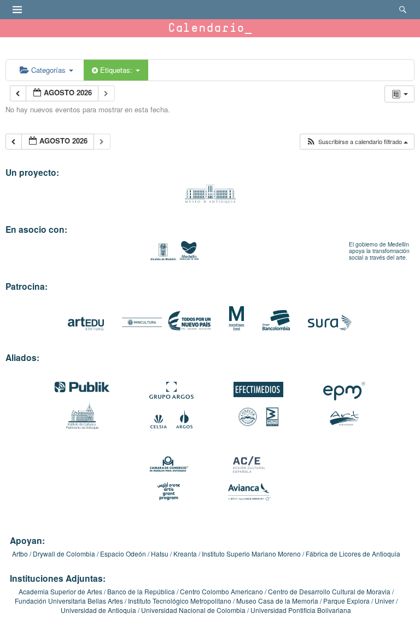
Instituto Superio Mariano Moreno (251, 553)
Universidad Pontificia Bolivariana (300, 610)
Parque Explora (346, 600)
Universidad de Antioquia (98, 610)
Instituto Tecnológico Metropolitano (179, 600)
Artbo (20, 553)
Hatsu (159, 553)
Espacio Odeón (123, 553)
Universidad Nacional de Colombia (193, 610)
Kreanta (185, 553)
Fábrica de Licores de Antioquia (353, 553)
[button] (356, 141)
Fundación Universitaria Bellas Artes (69, 600)
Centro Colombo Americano (221, 591)
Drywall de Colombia (64, 553)
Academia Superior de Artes (60, 591)
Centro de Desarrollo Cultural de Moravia (329, 591)
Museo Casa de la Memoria (277, 600)
